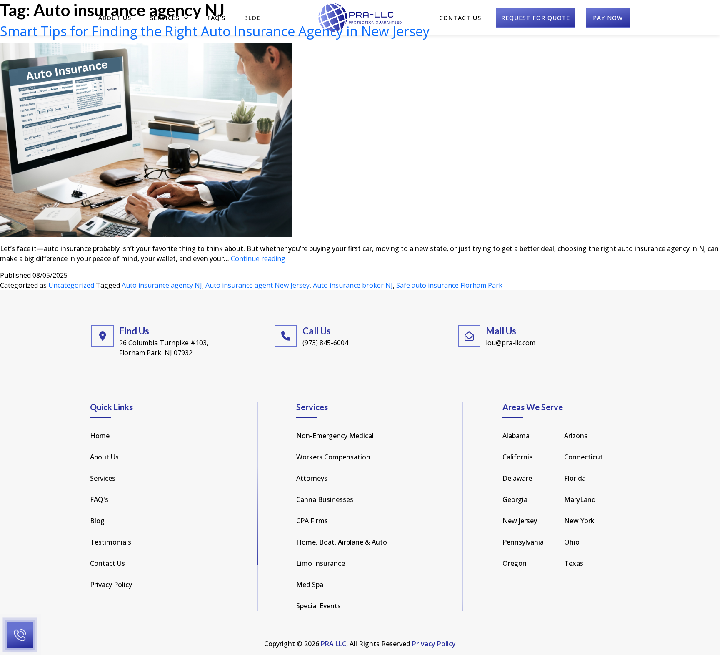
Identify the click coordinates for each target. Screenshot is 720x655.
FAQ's (99, 499)
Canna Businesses (324, 499)
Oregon (514, 563)
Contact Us (460, 18)
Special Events (318, 605)
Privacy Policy (111, 584)
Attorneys (312, 478)
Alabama (516, 435)
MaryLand (580, 499)
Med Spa (309, 584)
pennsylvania (523, 542)
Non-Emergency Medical (335, 435)
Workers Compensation (333, 457)
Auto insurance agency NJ (162, 285)
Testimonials (110, 542)
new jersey (519, 520)
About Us (114, 18)
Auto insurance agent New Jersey (257, 285)
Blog (252, 18)
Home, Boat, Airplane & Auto (341, 542)
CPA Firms (312, 520)
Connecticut (583, 457)
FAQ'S (216, 18)
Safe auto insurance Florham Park (449, 285)
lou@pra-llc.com (510, 342)
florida (575, 478)
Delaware (517, 478)
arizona (576, 435)
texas (573, 563)
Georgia (515, 499)
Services (166, 18)
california (517, 457)
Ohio (572, 542)
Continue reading (258, 258)
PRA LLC (333, 643)
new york (579, 520)
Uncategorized (71, 285)
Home (100, 435)
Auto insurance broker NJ (353, 285)
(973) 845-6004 (325, 342)
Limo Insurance (320, 563)
